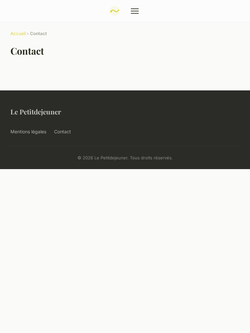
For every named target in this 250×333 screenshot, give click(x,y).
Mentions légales (28, 131)
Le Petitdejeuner (35, 111)
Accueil (18, 33)
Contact (62, 131)
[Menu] (134, 11)
